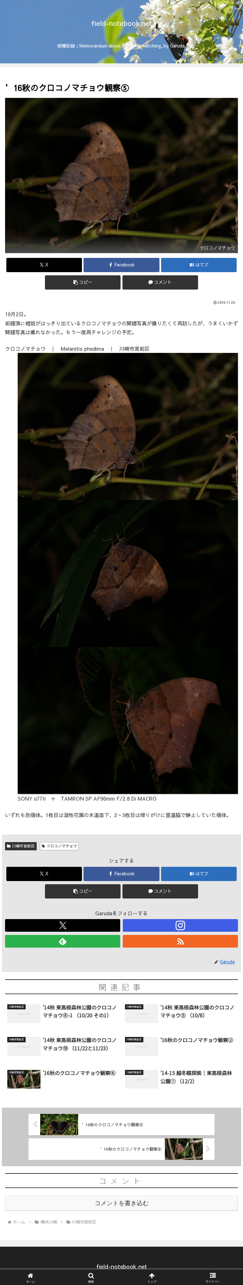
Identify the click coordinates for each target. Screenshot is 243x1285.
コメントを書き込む (122, 1203)
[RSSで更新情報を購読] (180, 941)
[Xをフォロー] (62, 925)
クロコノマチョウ (62, 845)
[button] (83, 282)
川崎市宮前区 (23, 845)
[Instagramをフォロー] (180, 925)
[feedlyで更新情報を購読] (62, 941)
